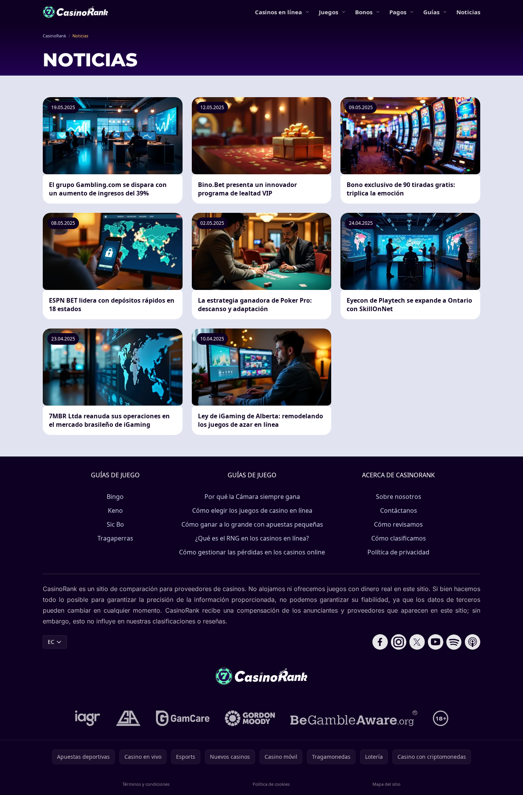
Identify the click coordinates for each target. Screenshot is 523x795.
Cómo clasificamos (398, 538)
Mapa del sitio (386, 784)
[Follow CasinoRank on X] (417, 642)
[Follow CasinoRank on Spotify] (454, 642)
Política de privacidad (398, 552)
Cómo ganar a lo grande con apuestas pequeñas (252, 524)
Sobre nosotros (398, 496)
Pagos (397, 12)
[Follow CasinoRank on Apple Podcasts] (472, 642)
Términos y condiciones (145, 784)
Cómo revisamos (398, 524)
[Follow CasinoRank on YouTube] (435, 642)
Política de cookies (271, 784)
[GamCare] (183, 718)
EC (51, 641)
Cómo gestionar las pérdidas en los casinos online (252, 552)
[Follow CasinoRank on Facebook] (380, 642)
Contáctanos (398, 510)
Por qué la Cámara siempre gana (252, 496)
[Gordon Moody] (250, 718)
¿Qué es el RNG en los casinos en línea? (252, 538)
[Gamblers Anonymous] (128, 718)
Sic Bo (115, 524)
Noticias (468, 12)
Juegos (328, 12)
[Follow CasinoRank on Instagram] (398, 642)
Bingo (115, 496)
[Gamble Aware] (353, 718)
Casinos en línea (278, 12)
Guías (431, 12)
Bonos (363, 12)
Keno (115, 510)
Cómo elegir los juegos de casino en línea (252, 510)
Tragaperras (115, 538)
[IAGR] (88, 718)
